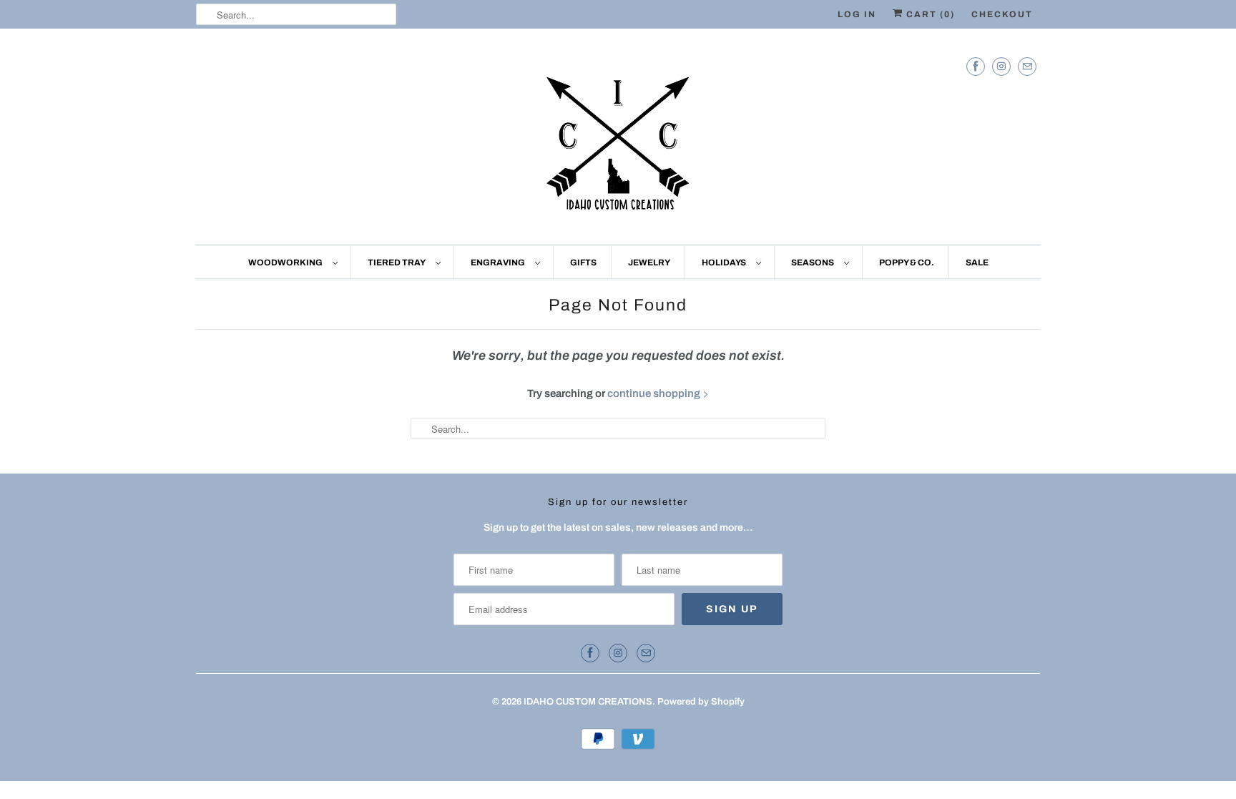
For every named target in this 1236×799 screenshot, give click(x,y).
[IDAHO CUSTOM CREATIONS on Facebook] (975, 66)
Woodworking (286, 263)
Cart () (929, 14)
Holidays (725, 263)
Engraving (499, 263)
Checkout (1002, 14)
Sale (977, 263)
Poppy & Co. (906, 263)
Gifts (583, 263)
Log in (857, 14)
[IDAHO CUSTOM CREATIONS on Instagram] (1001, 66)
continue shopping (654, 393)
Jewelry (649, 263)
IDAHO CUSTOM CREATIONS (588, 702)
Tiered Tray (398, 263)
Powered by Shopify (701, 702)
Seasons (814, 263)
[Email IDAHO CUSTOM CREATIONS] (1027, 66)
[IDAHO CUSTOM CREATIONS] (618, 140)
